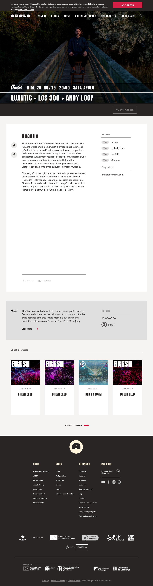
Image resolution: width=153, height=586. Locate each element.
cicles (55, 16)
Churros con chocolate (65, 494)
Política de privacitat (58, 581)
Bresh (58, 471)
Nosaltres (82, 480)
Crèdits (81, 498)
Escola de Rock (39, 494)
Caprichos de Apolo (41, 471)
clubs (67, 16)
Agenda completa (74, 425)
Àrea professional (85, 489)
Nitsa (58, 489)
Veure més (27, 329)
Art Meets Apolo (85, 16)
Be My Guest (38, 480)
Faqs (80, 494)
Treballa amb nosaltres (88, 503)
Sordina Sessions (40, 498)
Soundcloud (46, 281)
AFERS (35, 476)
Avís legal (45, 581)
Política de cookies (26, 10)
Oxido (58, 485)
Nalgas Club (61, 476)
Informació (128, 16)
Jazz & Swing (38, 485)
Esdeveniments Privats (87, 516)
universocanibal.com (112, 174)
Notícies (82, 476)
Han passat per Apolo (87, 512)
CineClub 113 (108, 16)
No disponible (125, 109)
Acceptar (127, 5)
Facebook (29, 281)
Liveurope (83, 485)
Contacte (82, 471)
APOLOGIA (37, 489)
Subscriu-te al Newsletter (107, 472)
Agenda (42, 16)
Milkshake (60, 480)
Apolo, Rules (84, 507)
